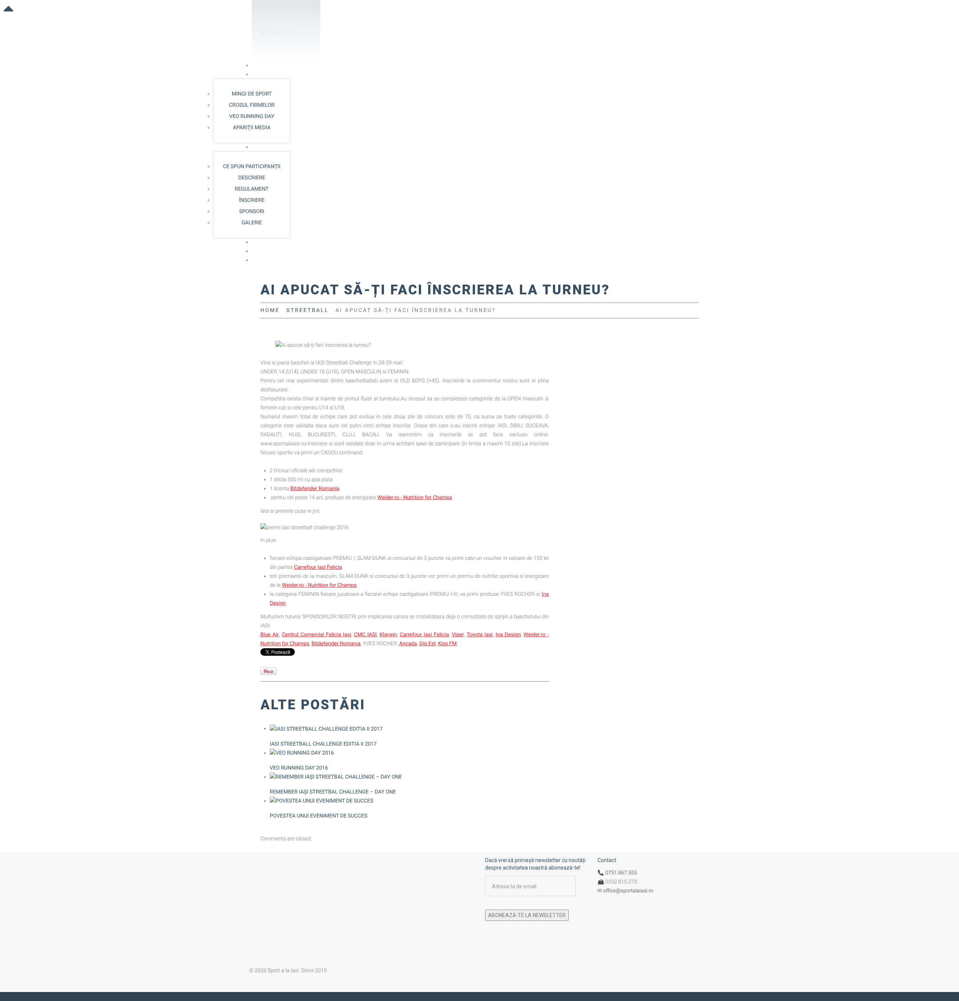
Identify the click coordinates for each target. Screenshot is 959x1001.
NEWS (259, 251)
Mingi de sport (252, 94)
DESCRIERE (251, 178)
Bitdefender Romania (314, 489)
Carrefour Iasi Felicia (318, 567)
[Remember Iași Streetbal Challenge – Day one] (336, 777)
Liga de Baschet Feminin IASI (286, 242)
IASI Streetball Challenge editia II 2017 (323, 744)
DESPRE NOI (266, 75)
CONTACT (263, 260)
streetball (308, 310)
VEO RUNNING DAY (251, 116)
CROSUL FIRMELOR (251, 105)
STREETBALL (267, 147)
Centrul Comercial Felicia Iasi (316, 635)
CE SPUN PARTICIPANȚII (251, 167)
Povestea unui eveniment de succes (318, 816)
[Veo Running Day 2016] (302, 753)
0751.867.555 (621, 873)
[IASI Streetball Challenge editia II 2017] (326, 729)
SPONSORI (251, 212)
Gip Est (427, 644)
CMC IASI (365, 635)
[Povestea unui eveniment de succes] (321, 801)
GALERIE (252, 223)
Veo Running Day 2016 (299, 768)
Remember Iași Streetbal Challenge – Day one (333, 792)
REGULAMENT (252, 189)
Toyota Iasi (480, 635)
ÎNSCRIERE (251, 200)
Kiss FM (447, 644)
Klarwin (388, 635)
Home (259, 66)
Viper (458, 635)
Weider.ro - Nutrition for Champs (414, 498)
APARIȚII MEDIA (251, 128)
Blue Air (269, 635)
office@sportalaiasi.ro (628, 891)
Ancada (408, 644)
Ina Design (508, 635)
